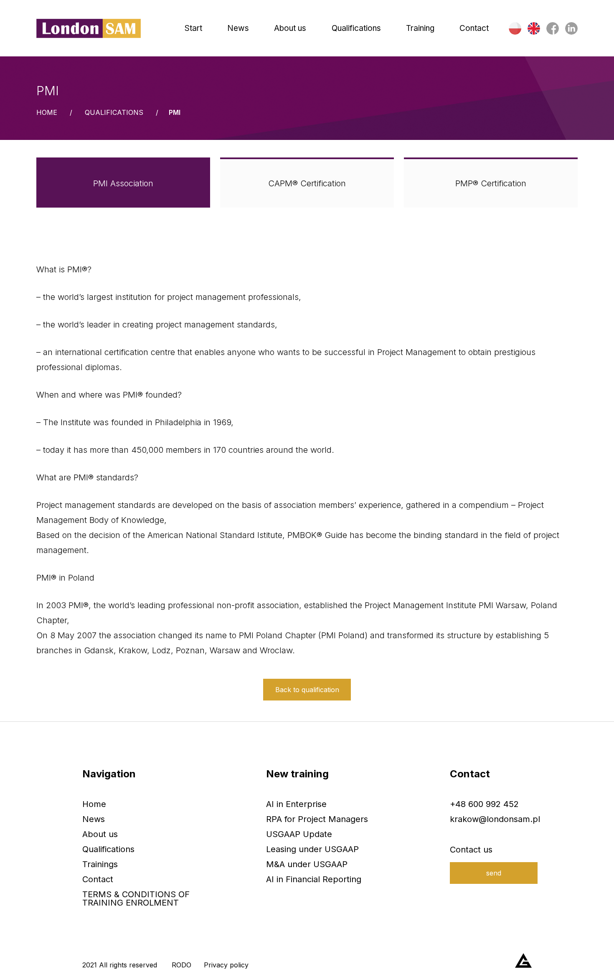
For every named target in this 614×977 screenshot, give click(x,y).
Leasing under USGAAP (312, 849)
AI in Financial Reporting (313, 879)
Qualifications (114, 112)
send (493, 873)
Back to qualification (307, 689)
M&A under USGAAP (307, 864)
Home (46, 112)
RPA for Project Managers (317, 819)
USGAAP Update (299, 834)
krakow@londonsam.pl (495, 819)
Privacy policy (226, 965)
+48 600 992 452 (484, 804)
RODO (181, 965)
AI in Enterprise (296, 804)
